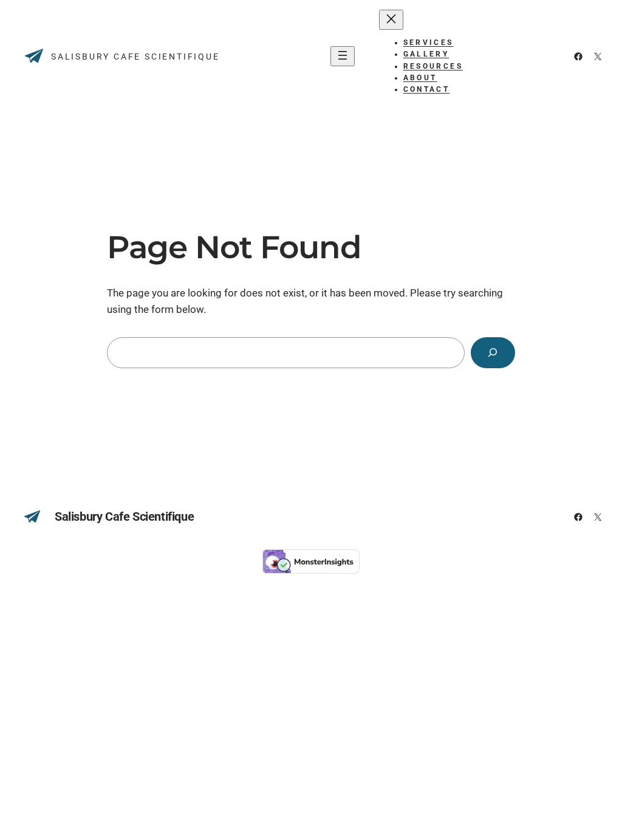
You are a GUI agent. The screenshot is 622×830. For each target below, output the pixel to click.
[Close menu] (391, 20)
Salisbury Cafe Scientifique (135, 56)
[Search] (493, 352)
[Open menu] (342, 56)
